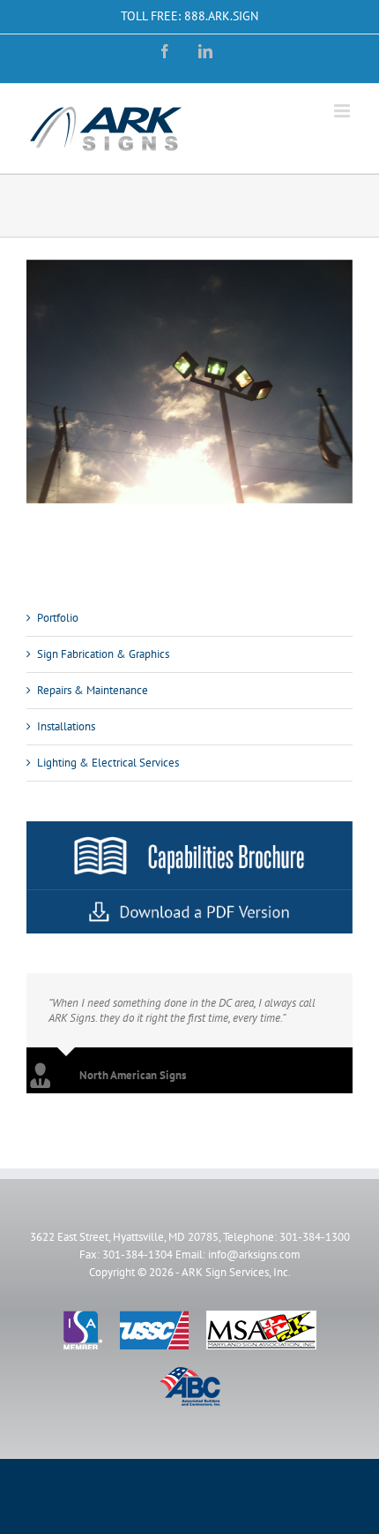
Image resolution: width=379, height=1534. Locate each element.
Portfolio (57, 617)
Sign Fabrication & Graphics (103, 653)
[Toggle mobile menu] (343, 111)
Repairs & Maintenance (92, 690)
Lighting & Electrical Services (108, 762)
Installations (66, 726)
